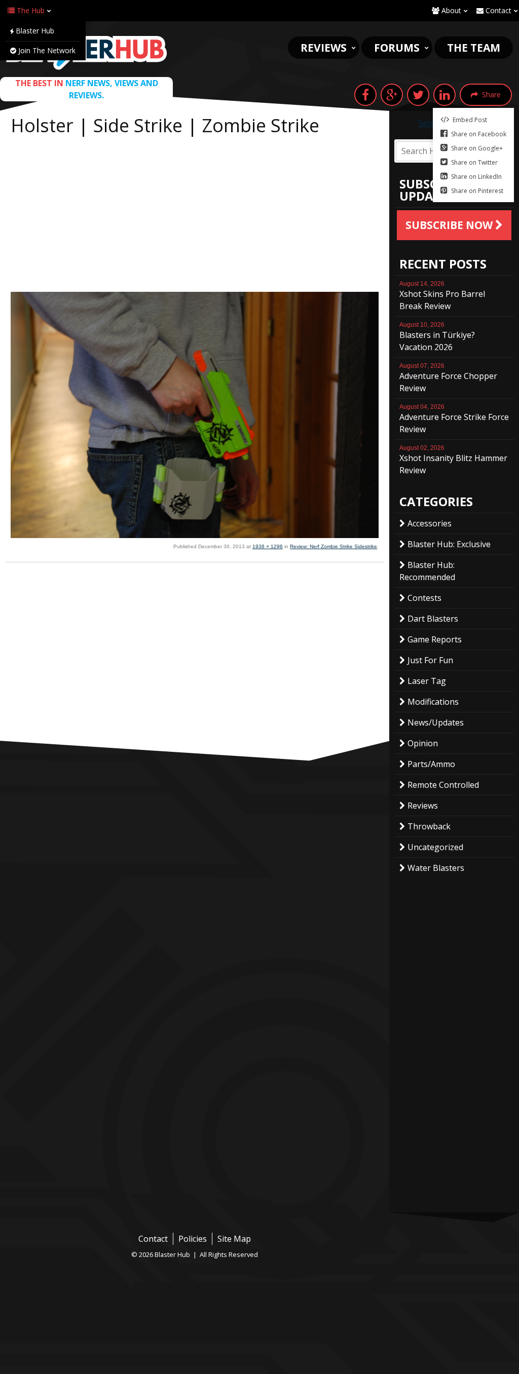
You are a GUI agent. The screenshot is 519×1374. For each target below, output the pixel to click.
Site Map (234, 1238)
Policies (192, 1238)
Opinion (422, 743)
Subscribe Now (450, 225)
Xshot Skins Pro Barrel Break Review (442, 296)
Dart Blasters (432, 618)
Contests (424, 597)
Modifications (433, 701)
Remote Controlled (443, 784)
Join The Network (46, 50)
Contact (497, 10)
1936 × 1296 (267, 546)
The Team (473, 48)
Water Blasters (435, 867)
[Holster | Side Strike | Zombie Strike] (195, 535)
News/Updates (435, 722)
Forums (397, 48)
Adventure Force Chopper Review (448, 378)
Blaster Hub (34, 30)
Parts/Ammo (431, 764)
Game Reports (434, 639)
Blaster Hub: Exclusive (449, 544)
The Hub (30, 10)
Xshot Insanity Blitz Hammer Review (453, 460)
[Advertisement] (195, 216)
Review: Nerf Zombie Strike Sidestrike (333, 546)
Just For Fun (430, 660)
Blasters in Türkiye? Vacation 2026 (437, 337)
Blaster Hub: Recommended (427, 571)
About (450, 10)
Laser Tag (426, 680)
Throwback (429, 826)
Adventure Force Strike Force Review (454, 419)
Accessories (429, 523)
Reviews (324, 48)
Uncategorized (435, 847)
